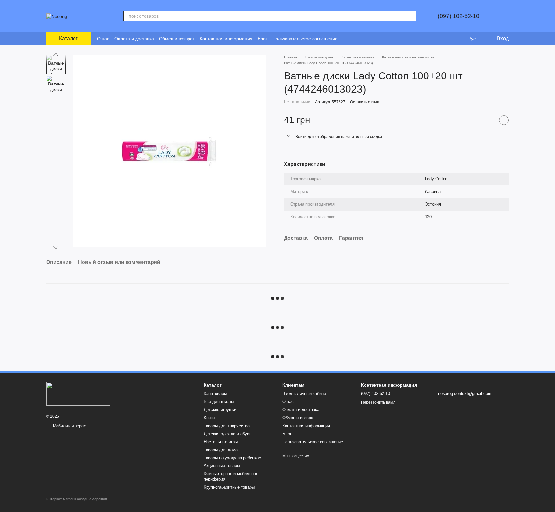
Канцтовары (215, 393)
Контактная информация (226, 38)
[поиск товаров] (411, 16)
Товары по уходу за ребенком (232, 457)
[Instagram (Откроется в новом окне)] (346, 38)
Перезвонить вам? (378, 402)
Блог (262, 38)
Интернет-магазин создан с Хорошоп (76, 499)
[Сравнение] (446, 38)
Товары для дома (221, 449)
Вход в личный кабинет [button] (305, 393)
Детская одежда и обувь (227, 433)
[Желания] (458, 38)
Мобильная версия (70, 426)
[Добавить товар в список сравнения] (488, 120)
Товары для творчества (227, 425)
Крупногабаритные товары (229, 487)
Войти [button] (301, 136)
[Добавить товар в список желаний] (504, 120)
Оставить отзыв (364, 101)
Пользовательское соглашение (305, 38)
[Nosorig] (78, 393)
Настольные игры (221, 441)
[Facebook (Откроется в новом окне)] (354, 38)
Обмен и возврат (177, 38)
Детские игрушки (220, 409)
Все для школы (219, 401)
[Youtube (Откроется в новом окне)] (362, 38)
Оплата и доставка (134, 38)
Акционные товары (222, 465)
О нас (103, 38)
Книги (209, 417)
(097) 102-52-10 (458, 16)
